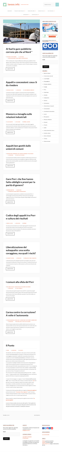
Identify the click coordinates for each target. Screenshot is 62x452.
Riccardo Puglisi (10, 286)
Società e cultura (47, 133)
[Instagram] (48, 428)
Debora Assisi (10, 153)
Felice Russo (30, 153)
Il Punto (10, 345)
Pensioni (45, 122)
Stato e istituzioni (26, 321)
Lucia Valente (10, 121)
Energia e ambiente (47, 84)
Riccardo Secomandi (26, 286)
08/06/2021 (11, 288)
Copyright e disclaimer (27, 436)
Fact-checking (50, 10)
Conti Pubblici (19, 288)
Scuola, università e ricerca (49, 130)
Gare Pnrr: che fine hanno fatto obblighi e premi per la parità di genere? (20, 182)
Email (44, 59)
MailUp (43, 441)
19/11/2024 (18, 121)
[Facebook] (43, 428)
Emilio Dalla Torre (45, 443)
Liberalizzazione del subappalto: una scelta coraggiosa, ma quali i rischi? (21, 250)
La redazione (25, 14)
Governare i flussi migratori (21, 392)
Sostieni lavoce (35, 14)
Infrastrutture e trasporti (49, 105)
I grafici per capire (31, 10)
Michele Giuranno (23, 153)
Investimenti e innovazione (22, 58)
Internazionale (47, 108)
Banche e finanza (47, 73)
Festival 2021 (19, 321)
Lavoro (28, 121)
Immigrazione (46, 97)
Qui (33, 380)
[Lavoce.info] (12, 4)
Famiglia (45, 86)
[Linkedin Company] (50, 428)
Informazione (46, 103)
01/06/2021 (14, 350)
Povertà (45, 124)
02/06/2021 (11, 321)
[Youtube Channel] (52, 428)
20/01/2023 (18, 223)
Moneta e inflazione (48, 119)
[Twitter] (45, 428)
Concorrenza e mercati (48, 75)
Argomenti (10, 10)
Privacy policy (25, 438)
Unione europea (47, 141)
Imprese (24, 121)
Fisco (45, 89)
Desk (8, 350)
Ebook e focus (41, 10)
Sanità (45, 127)
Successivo (37, 415)
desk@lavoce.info (26, 430)
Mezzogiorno (46, 116)
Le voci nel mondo (45, 434)
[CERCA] (57, 4)
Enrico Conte (10, 223)
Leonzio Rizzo (18, 286)
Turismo (45, 138)
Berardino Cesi (16, 153)
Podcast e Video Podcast (19, 10)
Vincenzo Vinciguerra (11, 56)
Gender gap (11, 191)
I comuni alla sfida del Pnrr (20, 282)
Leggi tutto (10, 68)
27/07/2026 (21, 56)
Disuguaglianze (12, 58)
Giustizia (45, 95)
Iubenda (43, 442)
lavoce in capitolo (32, 390)
